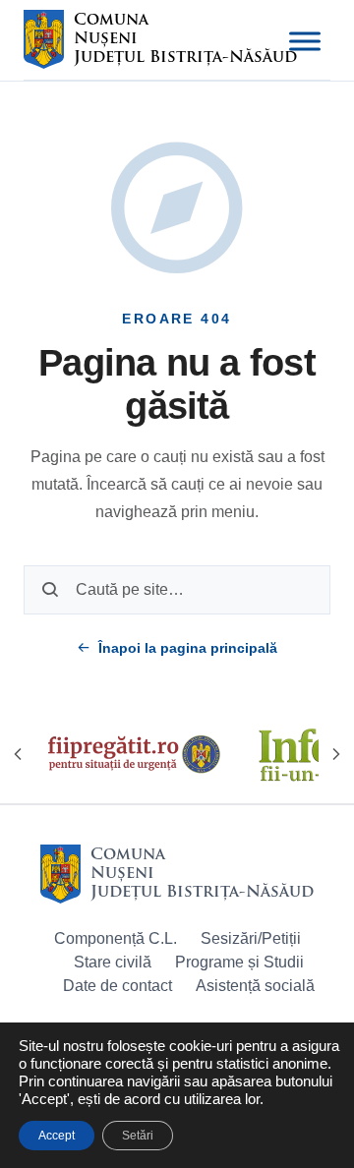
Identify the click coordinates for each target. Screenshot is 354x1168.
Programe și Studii (239, 962)
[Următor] (336, 754)
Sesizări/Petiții (251, 938)
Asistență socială (255, 985)
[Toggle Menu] (305, 41)
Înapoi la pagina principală (187, 648)
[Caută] (50, 589)
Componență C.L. (115, 938)
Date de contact (117, 985)
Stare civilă (112, 962)
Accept (56, 1135)
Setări (137, 1135)
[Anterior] (17, 754)
